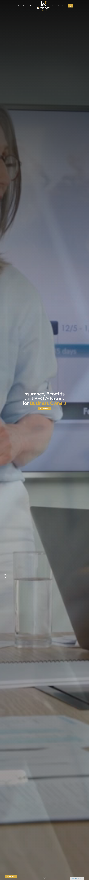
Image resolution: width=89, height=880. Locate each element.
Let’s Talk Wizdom (10, 876)
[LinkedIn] (5, 572)
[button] (19, 5)
